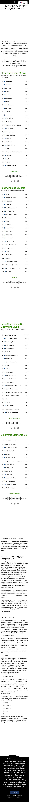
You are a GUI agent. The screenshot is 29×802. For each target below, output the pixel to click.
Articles (19, 797)
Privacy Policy (12, 797)
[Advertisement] (14, 25)
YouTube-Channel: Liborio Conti (14, 57)
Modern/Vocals (7, 705)
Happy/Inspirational (8, 708)
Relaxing (5, 702)
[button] (14, 2)
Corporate (5, 711)
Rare (4, 714)
